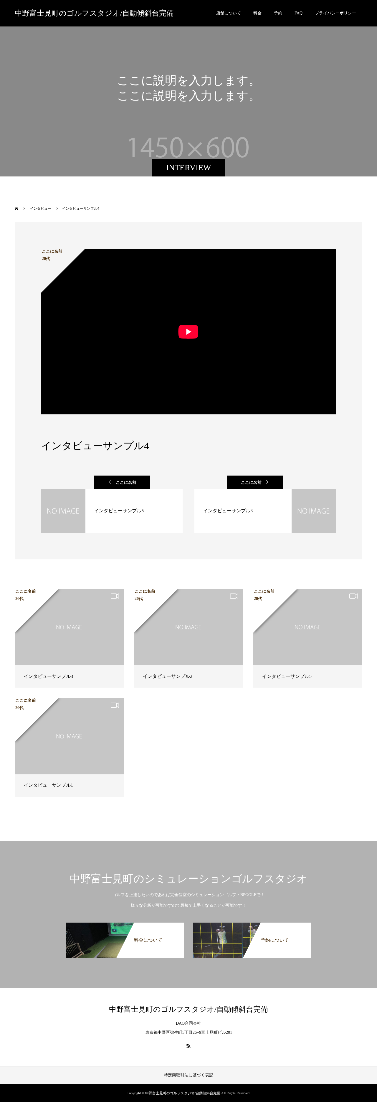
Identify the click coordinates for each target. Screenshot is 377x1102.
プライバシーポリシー (335, 13)
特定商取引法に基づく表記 (188, 1075)
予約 (278, 13)
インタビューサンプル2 (167, 676)
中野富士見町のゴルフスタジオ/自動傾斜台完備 (94, 13)
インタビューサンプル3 (48, 676)
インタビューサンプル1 (48, 785)
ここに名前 (126, 482)
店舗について (228, 13)
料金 (257, 13)
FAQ (298, 13)
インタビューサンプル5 (287, 676)
